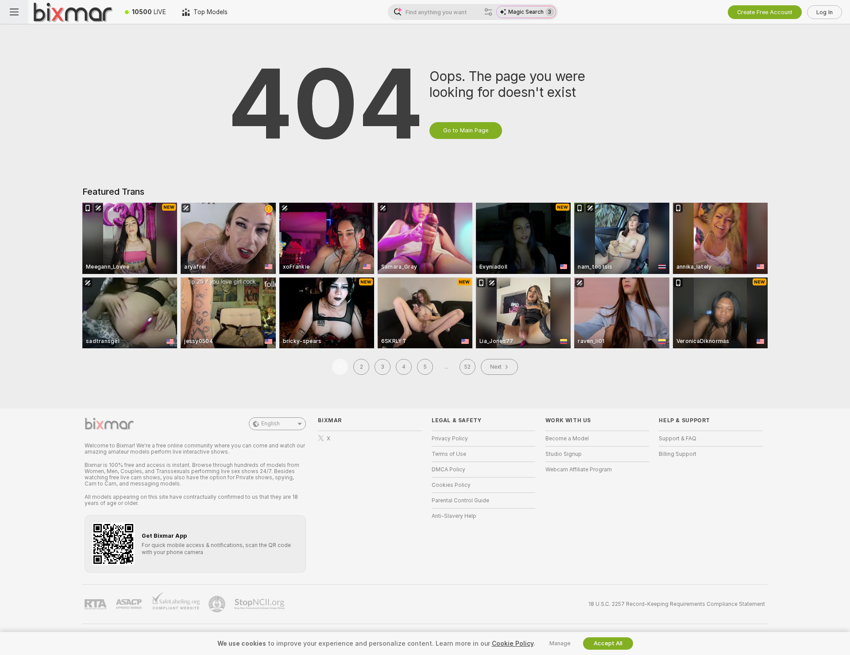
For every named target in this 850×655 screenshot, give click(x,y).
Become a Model (567, 438)
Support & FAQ (677, 438)
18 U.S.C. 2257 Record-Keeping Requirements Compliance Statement (676, 604)
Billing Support (677, 454)
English (270, 423)
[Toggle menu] (14, 12)
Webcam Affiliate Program (578, 469)
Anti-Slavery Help (454, 516)
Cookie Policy (512, 643)
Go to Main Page (465, 130)
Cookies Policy (451, 485)
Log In (824, 12)
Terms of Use (449, 454)
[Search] (488, 12)
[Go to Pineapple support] (218, 604)
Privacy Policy (450, 438)
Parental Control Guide (460, 500)
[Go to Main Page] (72, 12)
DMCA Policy (448, 469)
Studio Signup (563, 454)
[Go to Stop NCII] (260, 604)
